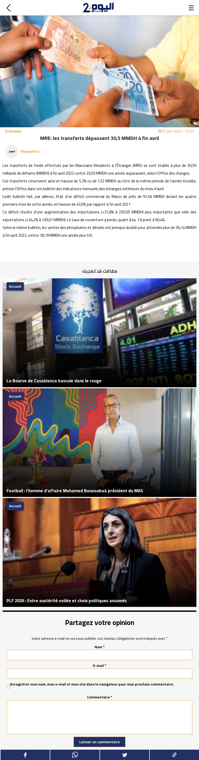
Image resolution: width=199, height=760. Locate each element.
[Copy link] (174, 755)
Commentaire (99, 697)
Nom (100, 647)
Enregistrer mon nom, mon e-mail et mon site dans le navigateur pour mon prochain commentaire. (92, 684)
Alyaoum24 (30, 151)
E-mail (99, 665)
